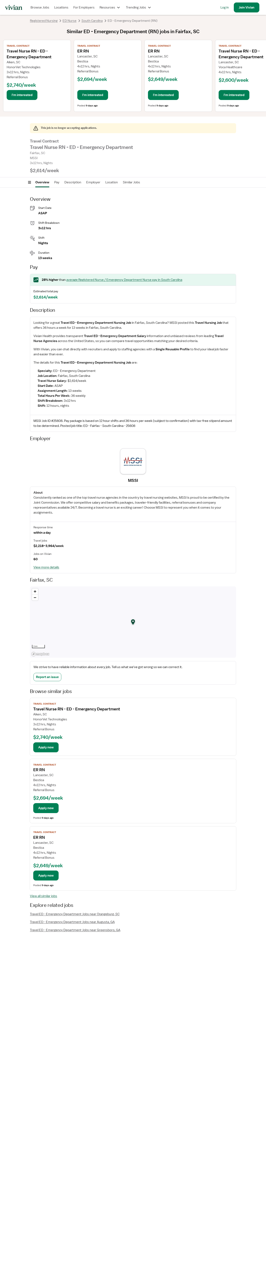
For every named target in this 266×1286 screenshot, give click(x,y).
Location (111, 182)
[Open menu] (29, 182)
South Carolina (92, 21)
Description (72, 182)
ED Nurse (69, 21)
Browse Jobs (40, 7)
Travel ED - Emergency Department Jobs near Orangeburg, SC (74, 914)
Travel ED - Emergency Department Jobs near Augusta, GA (72, 922)
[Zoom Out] (35, 597)
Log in (224, 7)
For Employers (84, 7)
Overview (42, 182)
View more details (46, 567)
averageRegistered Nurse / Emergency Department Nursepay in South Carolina (124, 280)
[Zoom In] (35, 591)
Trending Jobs (136, 7)
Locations (61, 7)
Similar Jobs (131, 182)
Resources (107, 7)
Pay (56, 182)
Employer (93, 182)
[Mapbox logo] (40, 654)
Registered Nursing (44, 21)
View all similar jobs (43, 896)
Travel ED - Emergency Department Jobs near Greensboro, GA (75, 930)
